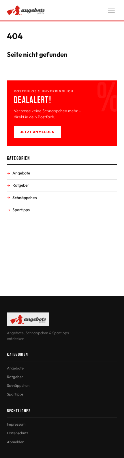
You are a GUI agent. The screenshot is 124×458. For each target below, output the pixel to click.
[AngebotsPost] (26, 10)
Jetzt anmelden (37, 132)
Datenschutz (17, 433)
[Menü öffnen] (111, 10)
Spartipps (21, 209)
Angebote (21, 173)
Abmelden (15, 441)
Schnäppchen (24, 197)
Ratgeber (20, 185)
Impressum (16, 424)
